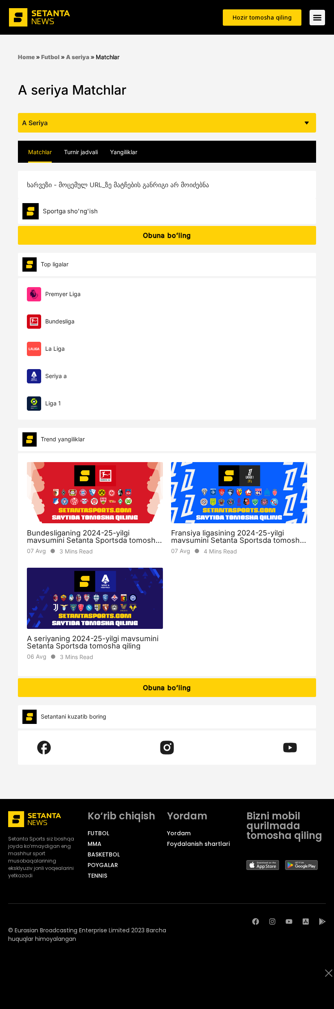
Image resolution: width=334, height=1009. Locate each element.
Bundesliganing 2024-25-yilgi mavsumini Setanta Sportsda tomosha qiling (93, 540)
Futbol (50, 56)
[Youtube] (289, 921)
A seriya (77, 56)
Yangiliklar (123, 151)
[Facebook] (255, 921)
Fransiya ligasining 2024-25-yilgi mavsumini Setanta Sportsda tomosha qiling (237, 540)
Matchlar (40, 151)
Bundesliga (60, 321)
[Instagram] (272, 921)
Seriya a (56, 375)
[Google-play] (322, 921)
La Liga (55, 348)
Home (26, 56)
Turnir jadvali (81, 151)
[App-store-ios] (305, 921)
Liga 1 (53, 403)
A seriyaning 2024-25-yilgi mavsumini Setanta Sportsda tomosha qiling (92, 642)
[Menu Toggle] (317, 17)
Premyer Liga (63, 293)
